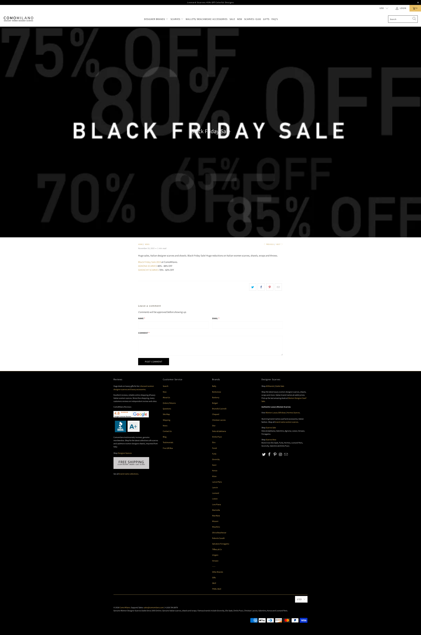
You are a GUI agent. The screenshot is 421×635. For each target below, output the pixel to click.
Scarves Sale (271, 427)
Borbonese (216, 392)
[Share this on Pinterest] (269, 287)
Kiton (214, 476)
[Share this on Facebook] (261, 287)
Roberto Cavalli (218, 538)
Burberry (215, 397)
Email (215, 318)
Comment (143, 332)
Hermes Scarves (293, 412)
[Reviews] (126, 431)
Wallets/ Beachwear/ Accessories (206, 19)
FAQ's (275, 19)
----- (213, 566)
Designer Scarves (125, 453)
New (239, 19)
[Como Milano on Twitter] (263, 454)
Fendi (214, 448)
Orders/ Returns (169, 403)
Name (141, 318)
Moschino (216, 527)
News (165, 425)
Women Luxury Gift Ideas (276, 412)
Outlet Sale (279, 386)
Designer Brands (155, 19)
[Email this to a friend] (278, 287)
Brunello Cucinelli (219, 408)
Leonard (215, 493)
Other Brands (217, 572)
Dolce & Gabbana (219, 431)
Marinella (216, 510)
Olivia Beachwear (219, 532)
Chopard (215, 414)
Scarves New (271, 439)
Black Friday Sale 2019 (149, 262)
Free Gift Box (168, 448)
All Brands (270, 386)
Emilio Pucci (217, 437)
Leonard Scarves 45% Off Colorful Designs (210, 2)
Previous (270, 244)
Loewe (215, 498)
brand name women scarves (286, 422)
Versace (215, 560)
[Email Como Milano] (286, 454)
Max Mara (216, 515)
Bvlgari (215, 403)
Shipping (166, 420)
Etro (213, 442)
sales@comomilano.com (154, 607)
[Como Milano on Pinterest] (274, 454)
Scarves (176, 19)
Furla (214, 453)
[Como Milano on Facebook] (269, 454)
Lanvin (215, 487)
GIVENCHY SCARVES (148, 269)
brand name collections (128, 474)
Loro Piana (216, 504)
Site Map (166, 414)
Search (165, 386)
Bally (214, 386)
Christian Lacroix (219, 420)
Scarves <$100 (252, 19)
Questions (167, 408)
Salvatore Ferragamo (220, 543)
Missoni (215, 521)
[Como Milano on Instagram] (280, 454)
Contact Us (167, 431)
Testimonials (168, 442)
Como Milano (125, 607)
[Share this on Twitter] (252, 287)
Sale (232, 19)
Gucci (214, 465)
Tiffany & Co (217, 549)
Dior (213, 425)
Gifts (266, 19)
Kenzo (214, 470)
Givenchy (216, 459)
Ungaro (215, 555)
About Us (166, 397)
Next (278, 244)
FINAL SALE (216, 589)
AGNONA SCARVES (147, 265)
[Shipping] (131, 468)
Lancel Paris (217, 482)
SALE (214, 583)
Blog (164, 437)
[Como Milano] (18, 19)
